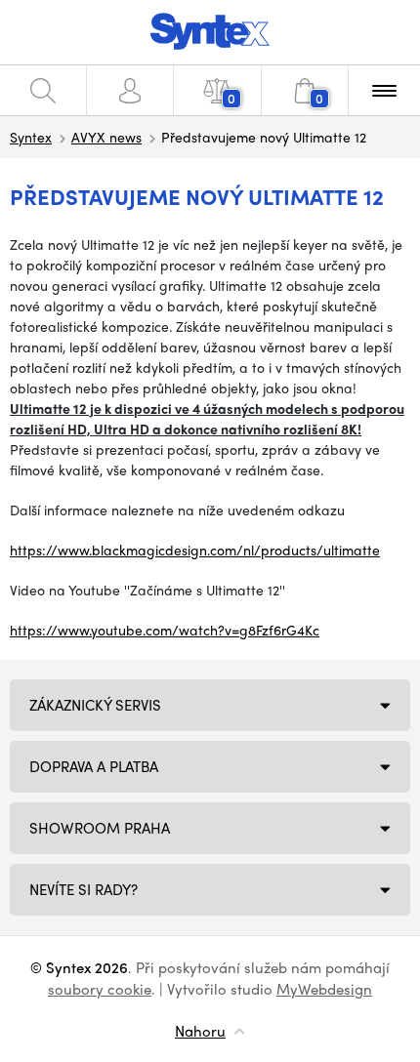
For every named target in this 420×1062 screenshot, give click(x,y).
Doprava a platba (93, 766)
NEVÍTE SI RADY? (83, 889)
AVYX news (106, 136)
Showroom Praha (99, 827)
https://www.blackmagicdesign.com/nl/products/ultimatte (195, 549)
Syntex (31, 136)
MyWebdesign (324, 989)
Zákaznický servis (95, 704)
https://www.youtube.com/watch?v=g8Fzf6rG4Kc (164, 629)
